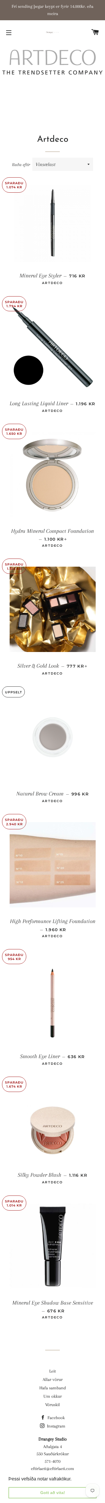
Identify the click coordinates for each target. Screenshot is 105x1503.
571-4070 (52, 1461)
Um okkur (52, 1396)
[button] (73, 1479)
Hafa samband (52, 1387)
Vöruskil (52, 1404)
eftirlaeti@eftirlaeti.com (52, 1468)
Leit (52, 1371)
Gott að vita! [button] (52, 1492)
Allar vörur (53, 1379)
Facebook (55, 1417)
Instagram (55, 1426)
